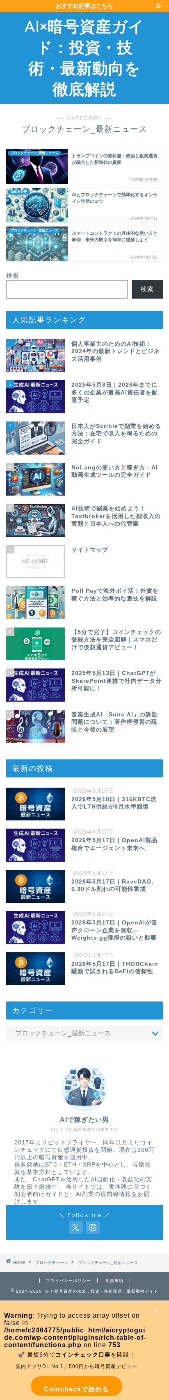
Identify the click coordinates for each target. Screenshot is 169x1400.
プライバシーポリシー (68, 1280)
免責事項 (114, 1280)
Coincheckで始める (76, 1389)
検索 (12, 275)
